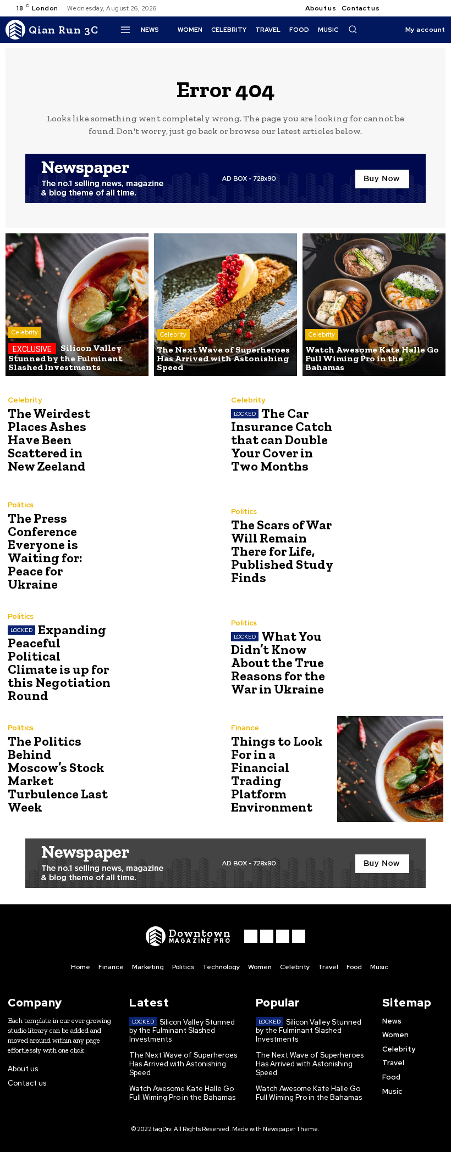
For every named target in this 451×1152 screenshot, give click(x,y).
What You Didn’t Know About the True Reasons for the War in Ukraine (278, 662)
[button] (352, 29)
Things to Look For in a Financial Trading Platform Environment (277, 774)
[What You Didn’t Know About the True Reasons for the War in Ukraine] (390, 658)
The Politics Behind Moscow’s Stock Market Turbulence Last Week (58, 774)
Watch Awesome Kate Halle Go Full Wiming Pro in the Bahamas (182, 1093)
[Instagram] (410, 8)
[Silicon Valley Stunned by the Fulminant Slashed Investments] (77, 304)
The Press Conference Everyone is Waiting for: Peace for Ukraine (45, 551)
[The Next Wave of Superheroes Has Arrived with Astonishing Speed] (225, 304)
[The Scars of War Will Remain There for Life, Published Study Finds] (390, 546)
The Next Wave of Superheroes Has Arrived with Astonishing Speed (183, 1063)
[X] (423, 8)
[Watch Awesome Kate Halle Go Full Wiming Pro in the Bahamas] (374, 304)
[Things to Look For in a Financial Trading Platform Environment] (390, 769)
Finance (245, 727)
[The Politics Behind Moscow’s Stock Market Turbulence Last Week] (167, 769)
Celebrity (25, 332)
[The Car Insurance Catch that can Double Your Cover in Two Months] (390, 435)
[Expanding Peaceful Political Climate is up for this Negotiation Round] (167, 658)
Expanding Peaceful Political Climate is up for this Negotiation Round (59, 662)
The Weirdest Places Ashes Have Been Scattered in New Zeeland (49, 439)
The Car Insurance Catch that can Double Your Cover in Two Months (281, 439)
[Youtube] (436, 8)
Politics (21, 504)
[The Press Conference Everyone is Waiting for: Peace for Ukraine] (167, 546)
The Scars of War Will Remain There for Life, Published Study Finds (282, 551)
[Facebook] (397, 8)
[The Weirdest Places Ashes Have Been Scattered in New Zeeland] (167, 435)
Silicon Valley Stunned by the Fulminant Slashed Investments (182, 1030)
